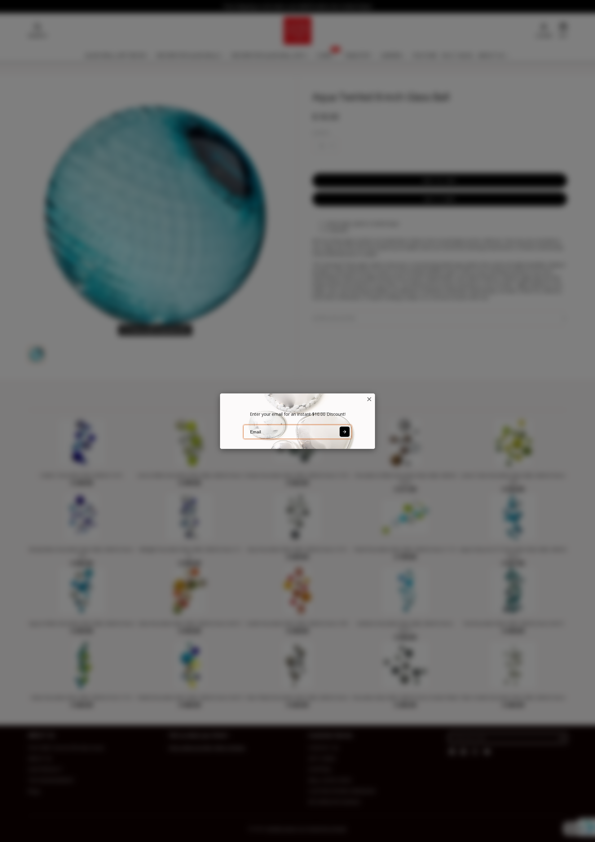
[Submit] (345, 431)
